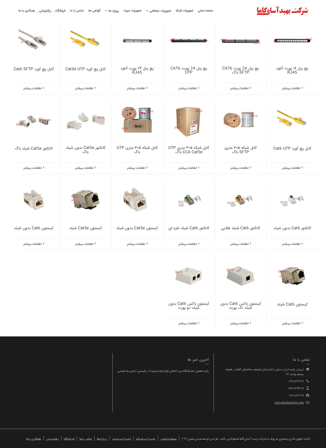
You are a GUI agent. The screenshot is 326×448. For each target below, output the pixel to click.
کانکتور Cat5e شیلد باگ (34, 149)
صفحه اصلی (168, 438)
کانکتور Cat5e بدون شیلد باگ (85, 150)
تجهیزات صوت (121, 438)
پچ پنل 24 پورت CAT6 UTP (188, 71)
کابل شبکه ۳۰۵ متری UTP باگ (137, 150)
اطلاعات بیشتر (291, 88)
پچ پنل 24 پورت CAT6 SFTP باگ (240, 71)
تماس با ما (85, 438)
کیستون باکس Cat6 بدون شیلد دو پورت (188, 306)
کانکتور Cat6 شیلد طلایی (240, 228)
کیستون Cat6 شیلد (292, 305)
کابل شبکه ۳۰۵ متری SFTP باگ (241, 150)
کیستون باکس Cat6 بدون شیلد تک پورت (240, 306)
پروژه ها (102, 438)
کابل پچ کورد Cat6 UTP (292, 149)
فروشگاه (69, 438)
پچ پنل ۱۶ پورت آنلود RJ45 (292, 71)
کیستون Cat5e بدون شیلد (137, 228)
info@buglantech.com (289, 402)
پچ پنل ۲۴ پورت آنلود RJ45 (137, 71)
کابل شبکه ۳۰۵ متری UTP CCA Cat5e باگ (188, 150)
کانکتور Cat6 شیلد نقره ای (188, 228)
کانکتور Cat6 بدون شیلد (292, 228)
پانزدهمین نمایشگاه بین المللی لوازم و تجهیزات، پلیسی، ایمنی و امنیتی (163, 370)
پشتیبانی (52, 438)
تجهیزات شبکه (145, 438)
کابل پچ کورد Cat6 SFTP (34, 69)
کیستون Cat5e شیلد (85, 228)
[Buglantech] (282, 11)
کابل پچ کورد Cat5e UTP (85, 69)
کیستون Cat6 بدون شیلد (33, 228)
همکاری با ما (33, 438)
